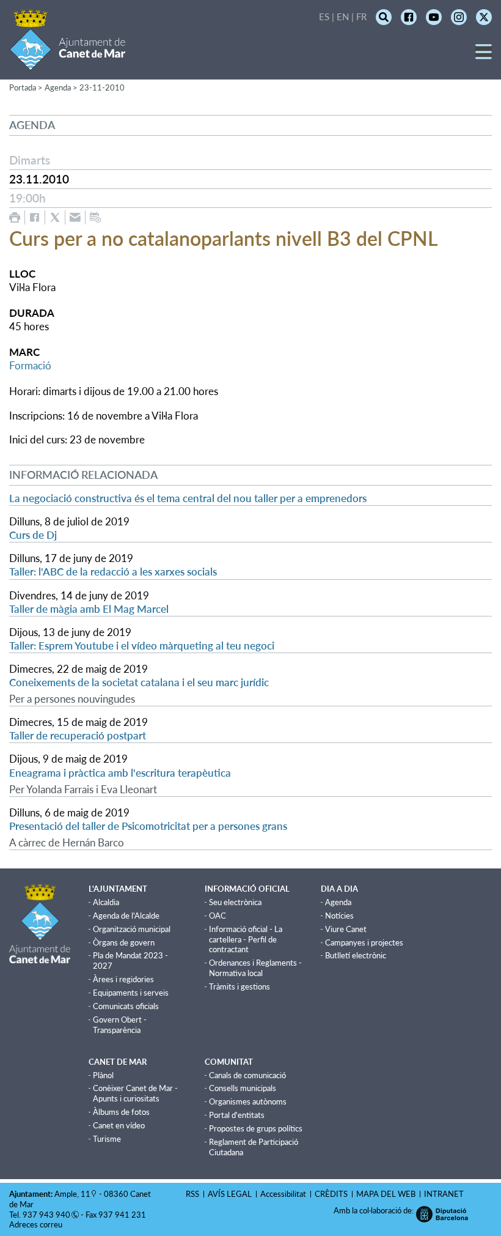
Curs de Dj (33, 534)
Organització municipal (131, 929)
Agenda (338, 902)
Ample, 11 (72, 1194)
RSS (192, 1194)
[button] (483, 56)
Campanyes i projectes (364, 942)
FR (361, 16)
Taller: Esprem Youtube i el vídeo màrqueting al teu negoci (141, 645)
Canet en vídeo (119, 1125)
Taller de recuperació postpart (77, 735)
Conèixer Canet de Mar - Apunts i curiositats (135, 1093)
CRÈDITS (331, 1194)
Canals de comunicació (247, 1075)
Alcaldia (106, 902)
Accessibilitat (283, 1194)
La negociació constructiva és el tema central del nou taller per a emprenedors (188, 498)
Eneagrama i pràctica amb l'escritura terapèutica (120, 772)
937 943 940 (46, 1214)
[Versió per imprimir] (14, 217)
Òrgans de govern (124, 942)
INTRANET (444, 1194)
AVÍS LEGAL (230, 1194)
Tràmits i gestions (239, 986)
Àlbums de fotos (121, 1112)
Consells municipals (242, 1088)
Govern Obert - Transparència (120, 1025)
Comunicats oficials (126, 1006)
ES (324, 16)
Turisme (107, 1139)
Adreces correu (36, 1224)
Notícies (339, 915)
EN (343, 16)
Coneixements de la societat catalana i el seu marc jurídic (139, 682)
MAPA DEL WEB (385, 1194)
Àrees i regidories (123, 979)
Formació (30, 365)
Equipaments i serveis (131, 992)
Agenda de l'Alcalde (126, 915)
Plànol (103, 1075)
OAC (217, 915)
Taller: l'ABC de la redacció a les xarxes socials (113, 571)
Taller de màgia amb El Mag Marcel (89, 608)
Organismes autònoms (248, 1101)
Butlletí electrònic (355, 955)
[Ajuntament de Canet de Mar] (67, 63)
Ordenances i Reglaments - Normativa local (255, 968)
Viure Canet (346, 929)
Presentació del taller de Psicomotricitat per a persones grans (148, 826)
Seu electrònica (235, 902)
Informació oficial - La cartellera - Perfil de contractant (245, 939)
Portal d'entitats (237, 1115)
